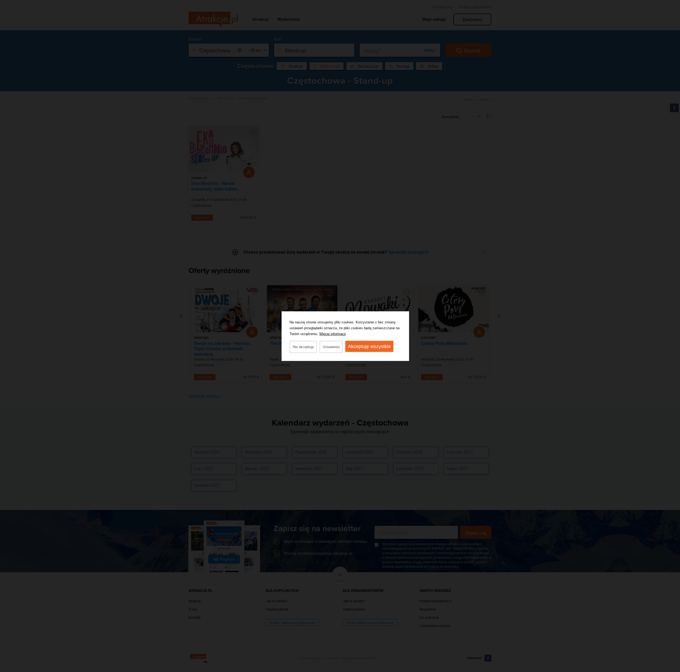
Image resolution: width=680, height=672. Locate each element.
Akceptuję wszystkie (369, 346)
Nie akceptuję (303, 347)
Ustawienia (331, 347)
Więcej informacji (332, 334)
